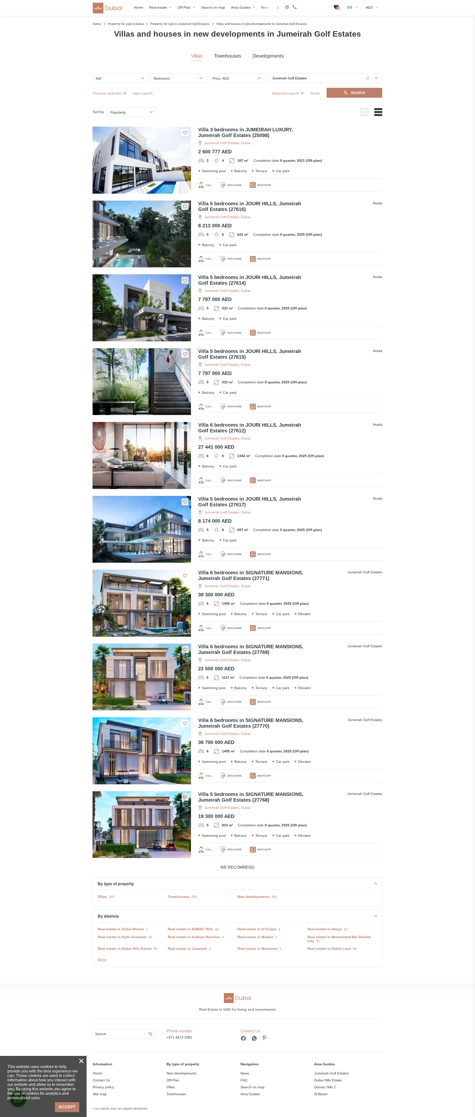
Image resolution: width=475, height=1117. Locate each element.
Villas (196, 56)
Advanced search (285, 93)
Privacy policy (103, 1087)
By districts (108, 916)
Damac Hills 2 (325, 1087)
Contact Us (101, 1080)
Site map (100, 1094)
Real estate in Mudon (255, 937)
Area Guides (250, 1094)
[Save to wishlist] (185, 132)
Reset (315, 93)
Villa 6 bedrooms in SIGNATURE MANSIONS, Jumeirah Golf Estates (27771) (250, 575)
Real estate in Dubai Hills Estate (125, 949)
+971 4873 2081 (312, 7)
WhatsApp (264, 185)
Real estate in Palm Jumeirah (122, 937)
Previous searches (107, 93)
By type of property (116, 884)
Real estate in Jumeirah (187, 949)
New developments (254, 897)
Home (97, 1073)
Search (358, 93)
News (244, 1073)
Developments (268, 56)
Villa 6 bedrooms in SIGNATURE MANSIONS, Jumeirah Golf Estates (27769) (250, 649)
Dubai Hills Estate (328, 1080)
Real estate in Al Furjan (257, 929)
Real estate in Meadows (258, 949)
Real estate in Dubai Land (329, 949)
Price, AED (221, 78)
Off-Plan (172, 1080)
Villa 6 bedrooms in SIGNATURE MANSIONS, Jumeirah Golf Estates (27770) (250, 723)
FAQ (243, 1080)
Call (209, 185)
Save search (143, 93)
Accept (67, 1107)
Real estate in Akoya (325, 929)
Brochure (235, 185)
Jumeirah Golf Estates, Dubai (227, 143)
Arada (377, 203)
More (102, 960)
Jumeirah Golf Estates (365, 572)
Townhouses (227, 56)
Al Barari (321, 1094)
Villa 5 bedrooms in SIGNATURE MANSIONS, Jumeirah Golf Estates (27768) (250, 797)
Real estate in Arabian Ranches (194, 937)
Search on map (252, 1087)
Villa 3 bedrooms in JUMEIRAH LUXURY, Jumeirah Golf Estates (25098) (245, 132)
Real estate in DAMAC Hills (190, 929)
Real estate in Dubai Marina (121, 929)
